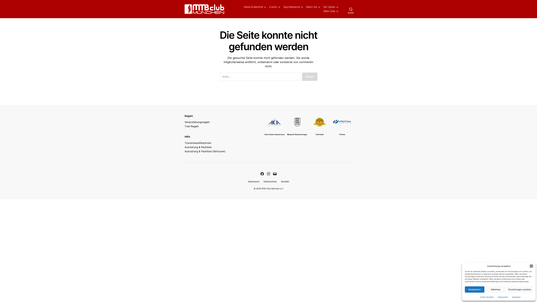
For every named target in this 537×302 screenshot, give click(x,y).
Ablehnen (496, 289)
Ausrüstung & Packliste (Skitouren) (205, 151)
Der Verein (329, 6)
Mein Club (329, 11)
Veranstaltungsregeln (197, 122)
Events (273, 6)
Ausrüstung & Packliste (198, 147)
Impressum (516, 297)
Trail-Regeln (192, 126)
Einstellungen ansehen (519, 289)
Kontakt (285, 181)
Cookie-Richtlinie (487, 297)
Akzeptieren (474, 289)
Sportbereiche (291, 6)
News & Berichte (253, 6)
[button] (531, 266)
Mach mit (311, 6)
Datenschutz (503, 297)
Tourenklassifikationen (198, 142)
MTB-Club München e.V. (272, 188)
